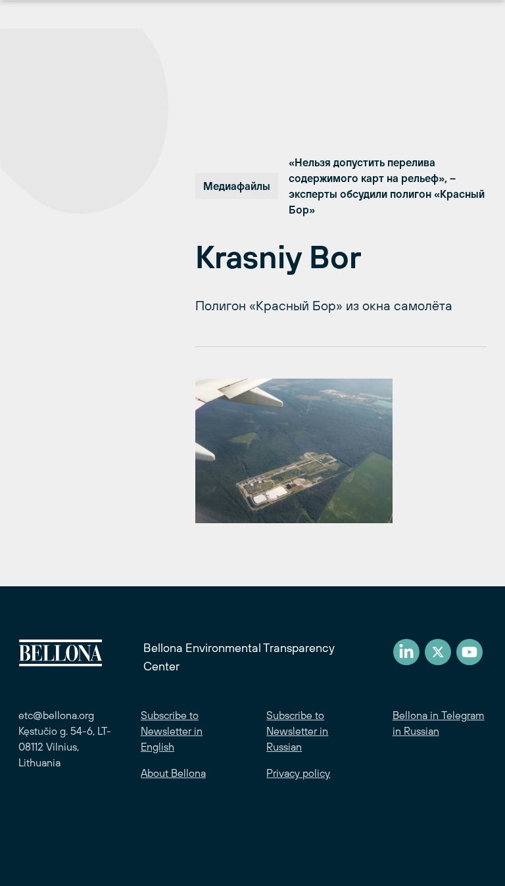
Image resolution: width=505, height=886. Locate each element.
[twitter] (438, 652)
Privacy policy (298, 773)
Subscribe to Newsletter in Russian (297, 731)
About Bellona (173, 773)
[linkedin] (406, 652)
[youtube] (469, 652)
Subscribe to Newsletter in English (172, 731)
